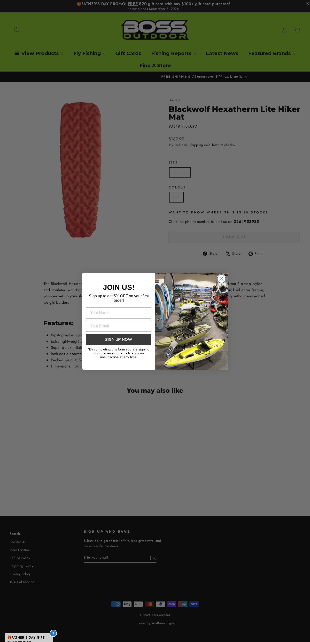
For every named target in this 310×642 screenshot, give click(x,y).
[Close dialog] (221, 279)
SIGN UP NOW (118, 339)
